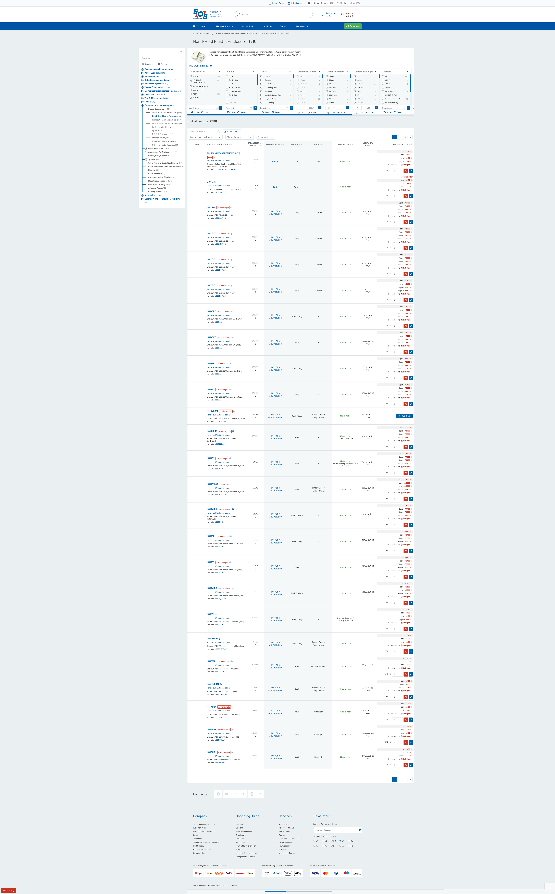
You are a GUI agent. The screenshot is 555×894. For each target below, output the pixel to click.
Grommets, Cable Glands (161, 177)
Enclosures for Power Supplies (167, 123)
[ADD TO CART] (406, 171)
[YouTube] (227, 794)
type (209, 144)
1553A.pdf (219, 374)
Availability (343, 144)
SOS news (283, 849)
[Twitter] (243, 794)
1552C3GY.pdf (220, 244)
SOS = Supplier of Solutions (204, 824)
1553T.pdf (219, 625)
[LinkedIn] (235, 794)
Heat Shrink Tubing (159, 184)
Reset (207, 112)
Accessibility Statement (288, 853)
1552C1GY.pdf (220, 218)
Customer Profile (199, 828)
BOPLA (275, 161)
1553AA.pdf (219, 322)
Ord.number (253, 143)
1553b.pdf (219, 469)
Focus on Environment (202, 849)
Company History (199, 853)
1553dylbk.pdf (220, 599)
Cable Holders (156, 173)
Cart (348, 13)
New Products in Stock (287, 828)
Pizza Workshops (285, 842)
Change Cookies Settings (245, 856)
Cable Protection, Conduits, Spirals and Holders (165, 168)
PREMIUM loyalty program (246, 846)
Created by (225, 885)
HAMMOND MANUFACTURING (275, 212)
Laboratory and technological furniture (162, 200)
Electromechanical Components (163, 90)
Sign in (328, 13)
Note (316, 144)
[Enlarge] (219, 71)
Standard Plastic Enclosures (167, 112)
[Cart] (342, 14)
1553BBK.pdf (220, 444)
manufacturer (273, 144)
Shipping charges (242, 835)
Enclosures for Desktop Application (162, 129)
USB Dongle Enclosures (164, 141)
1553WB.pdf (219, 717)
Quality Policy (198, 846)
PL (325, 846)
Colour (295, 144)
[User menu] (334, 13)
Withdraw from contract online (248, 853)
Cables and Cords (155, 94)
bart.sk (234, 885)
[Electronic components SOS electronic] (207, 14)
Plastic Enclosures (255, 33)
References (197, 838)
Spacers (154, 159)
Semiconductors (155, 76)
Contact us (197, 835)
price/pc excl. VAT (401, 144)
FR (351, 846)
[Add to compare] (214, 157)
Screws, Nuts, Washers (160, 155)
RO (316, 846)
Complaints (240, 838)
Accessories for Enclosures (162, 152)
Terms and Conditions (244, 831)
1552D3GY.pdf (220, 270)
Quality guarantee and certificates (206, 842)
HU (334, 840)
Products (219, 33)
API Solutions (284, 824)
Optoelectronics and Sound (160, 80)
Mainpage (210, 33)
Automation (153, 195)
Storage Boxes (160, 137)
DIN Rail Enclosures (163, 134)
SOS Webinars (284, 846)
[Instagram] (252, 794)
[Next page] (410, 137)
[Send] (220, 108)
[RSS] (260, 794)
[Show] (411, 171)
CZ (325, 840)
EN (342, 840)
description (222, 144)
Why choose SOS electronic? (204, 831)
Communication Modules (159, 69)
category (253, 145)
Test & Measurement (157, 98)
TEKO (275, 187)
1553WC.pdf (219, 763)
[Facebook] (218, 794)
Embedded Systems (156, 83)
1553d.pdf (219, 547)
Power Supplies (155, 72)
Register (328, 16)
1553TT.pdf (219, 672)
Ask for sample (353, 26)
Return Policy (241, 842)
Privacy (238, 849)
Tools (150, 101)
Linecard (239, 828)
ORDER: (388, 170)
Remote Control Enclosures (166, 119)
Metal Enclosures (158, 148)
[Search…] (238, 14)
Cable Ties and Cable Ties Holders (165, 162)
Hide (197, 112)
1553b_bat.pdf (220, 421)
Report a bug (8, 890)
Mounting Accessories (160, 180)
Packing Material (157, 191)
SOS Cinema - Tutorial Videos (290, 838)
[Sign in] (321, 15)
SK (316, 840)
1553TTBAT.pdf (221, 694)
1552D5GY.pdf (220, 296)
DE (351, 840)
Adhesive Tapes (157, 188)
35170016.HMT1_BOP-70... (225, 169)
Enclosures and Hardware (235, 33)
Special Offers (284, 831)
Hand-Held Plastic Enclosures (167, 116)
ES (342, 846)
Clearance (282, 835)
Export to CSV (233, 131)
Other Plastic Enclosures (165, 144)
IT (334, 846)
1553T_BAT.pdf (220, 649)
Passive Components (157, 87)
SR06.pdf (218, 192)
